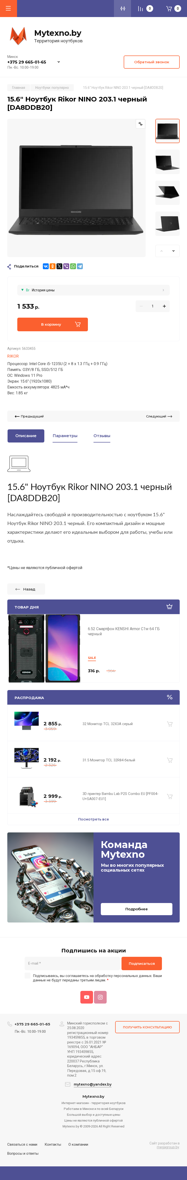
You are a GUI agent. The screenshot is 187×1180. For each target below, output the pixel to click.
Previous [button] (161, 251)
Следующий (156, 416)
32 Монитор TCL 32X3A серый (108, 724)
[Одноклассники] (53, 266)
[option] (76, 188)
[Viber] (66, 266)
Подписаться (142, 963)
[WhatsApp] (73, 266)
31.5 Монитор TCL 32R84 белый (109, 760)
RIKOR (13, 356)
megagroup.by (168, 1147)
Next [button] (174, 251)
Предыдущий (32, 416)
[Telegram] (80, 266)
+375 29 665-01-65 (26, 62)
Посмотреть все (93, 819)
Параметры (65, 435)
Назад (29, 589)
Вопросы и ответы (22, 1153)
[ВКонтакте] (46, 266)
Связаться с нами (22, 1144)
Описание (26, 435)
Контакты (53, 1144)
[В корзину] (170, 724)
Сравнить (140, 124)
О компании (78, 1144)
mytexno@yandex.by (93, 1084)
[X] (59, 266)
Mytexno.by (57, 33)
